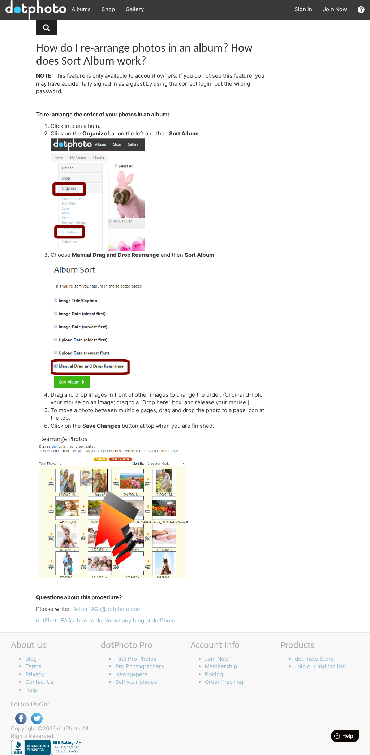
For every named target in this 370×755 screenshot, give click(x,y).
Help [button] (31, 689)
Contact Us (39, 681)
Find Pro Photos (135, 658)
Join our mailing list (320, 666)
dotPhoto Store (314, 658)
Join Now (335, 9)
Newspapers (131, 674)
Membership (221, 666)
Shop (108, 9)
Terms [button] (33, 666)
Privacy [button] (34, 674)
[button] (361, 9)
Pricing (214, 674)
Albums (81, 9)
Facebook (21, 719)
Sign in (303, 9)
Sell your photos (136, 681)
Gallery (135, 9)
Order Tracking (224, 681)
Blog (31, 658)
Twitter (37, 719)
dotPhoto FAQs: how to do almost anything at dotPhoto (105, 620)
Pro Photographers (139, 666)
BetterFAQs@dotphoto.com (107, 608)
